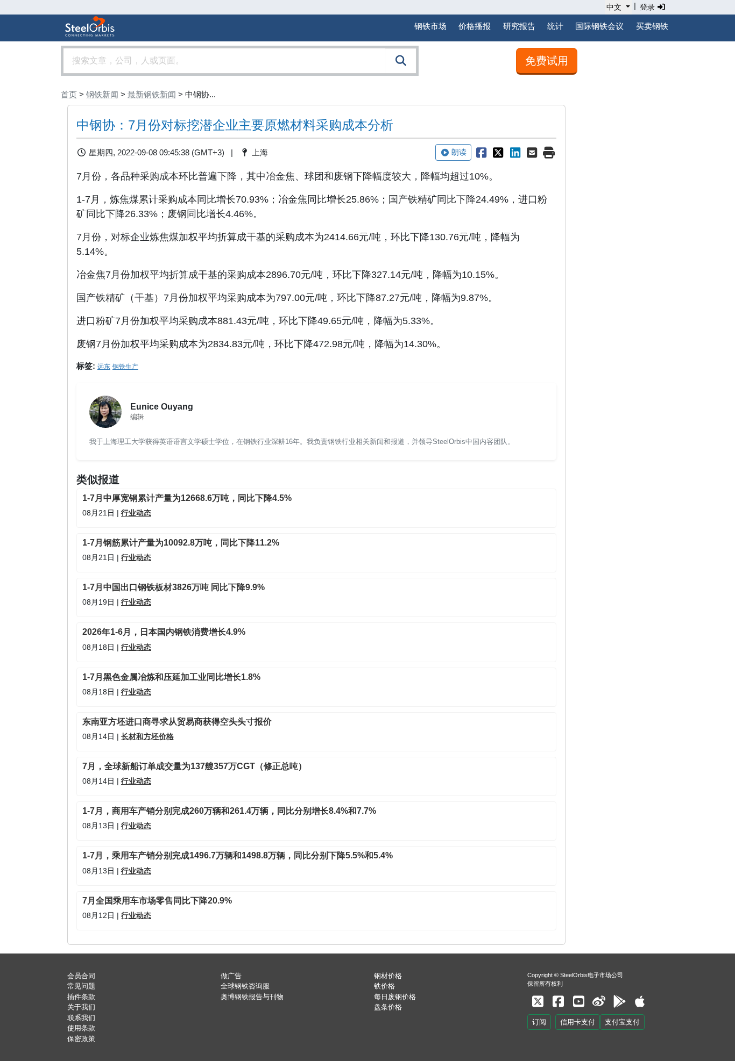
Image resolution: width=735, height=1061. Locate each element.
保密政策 (81, 1039)
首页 (69, 94)
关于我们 (81, 1007)
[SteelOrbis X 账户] (537, 1001)
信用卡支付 (577, 1022)
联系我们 (81, 1018)
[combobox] (239, 61)
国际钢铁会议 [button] (599, 26)
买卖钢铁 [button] (652, 26)
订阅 (539, 1022)
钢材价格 (388, 976)
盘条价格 (388, 1007)
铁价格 (384, 986)
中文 (613, 7)
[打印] (548, 153)
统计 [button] (555, 26)
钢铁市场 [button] (430, 26)
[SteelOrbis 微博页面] (599, 1001)
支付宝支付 (622, 1022)
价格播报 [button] (474, 26)
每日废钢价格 (395, 997)
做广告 (231, 976)
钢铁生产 (125, 366)
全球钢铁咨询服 (245, 986)
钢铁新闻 (102, 94)
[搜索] (400, 61)
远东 (103, 366)
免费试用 (546, 61)
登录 (648, 7)
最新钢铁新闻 (152, 94)
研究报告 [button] (519, 26)
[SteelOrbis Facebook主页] (558, 1001)
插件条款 (81, 997)
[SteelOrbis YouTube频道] (578, 1001)
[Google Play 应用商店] (619, 1001)
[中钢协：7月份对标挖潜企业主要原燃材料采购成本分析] (481, 153)
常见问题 (81, 986)
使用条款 (81, 1028)
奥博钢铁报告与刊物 (252, 997)
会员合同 (81, 976)
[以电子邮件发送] (532, 153)
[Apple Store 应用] (640, 1001)
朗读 (459, 152)
